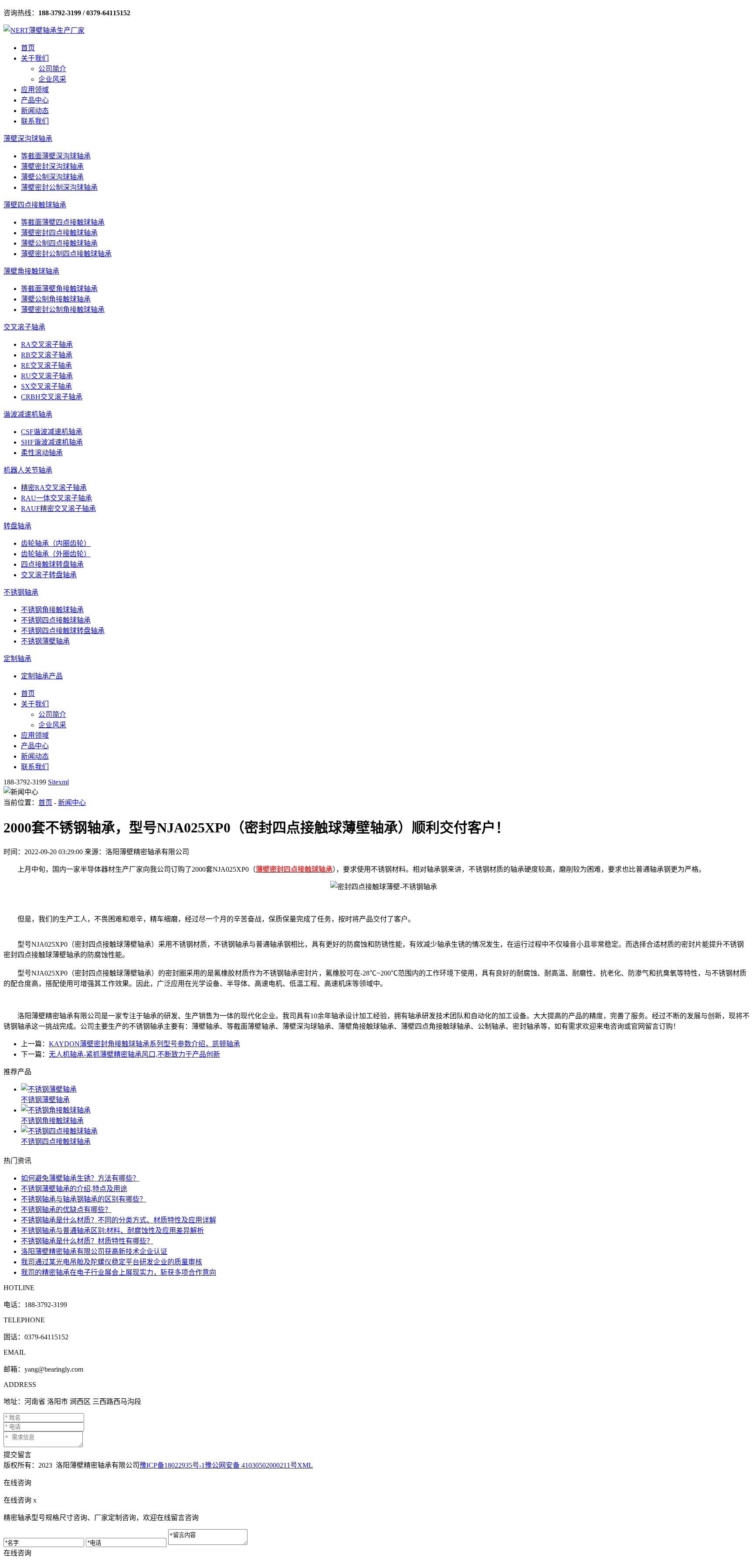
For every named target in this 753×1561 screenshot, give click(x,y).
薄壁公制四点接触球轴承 (59, 243)
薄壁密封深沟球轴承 (52, 166)
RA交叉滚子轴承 (47, 344)
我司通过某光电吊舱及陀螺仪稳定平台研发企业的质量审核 (111, 1262)
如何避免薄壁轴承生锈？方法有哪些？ (80, 1178)
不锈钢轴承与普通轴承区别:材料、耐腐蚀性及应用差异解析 (112, 1230)
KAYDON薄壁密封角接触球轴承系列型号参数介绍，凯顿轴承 (144, 1044)
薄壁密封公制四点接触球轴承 (66, 253)
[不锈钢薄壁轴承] (385, 1088)
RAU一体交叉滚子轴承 (56, 498)
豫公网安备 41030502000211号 (251, 1465)
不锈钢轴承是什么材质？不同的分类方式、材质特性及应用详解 (118, 1220)
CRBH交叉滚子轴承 (51, 397)
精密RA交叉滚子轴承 (54, 487)
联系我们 (35, 121)
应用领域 (35, 89)
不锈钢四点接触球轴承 (56, 620)
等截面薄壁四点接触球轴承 (63, 222)
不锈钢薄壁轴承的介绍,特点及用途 (74, 1188)
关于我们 (35, 58)
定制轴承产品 (42, 676)
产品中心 (35, 100)
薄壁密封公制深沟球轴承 (59, 187)
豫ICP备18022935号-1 (172, 1465)
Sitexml (58, 782)
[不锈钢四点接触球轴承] (385, 1130)
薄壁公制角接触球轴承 (56, 299)
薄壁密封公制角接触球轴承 (63, 309)
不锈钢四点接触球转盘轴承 (63, 630)
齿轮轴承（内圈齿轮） (56, 543)
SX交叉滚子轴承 (46, 386)
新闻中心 (72, 802)
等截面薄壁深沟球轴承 (56, 156)
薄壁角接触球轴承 (31, 271)
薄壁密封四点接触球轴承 (59, 232)
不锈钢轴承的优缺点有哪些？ (66, 1209)
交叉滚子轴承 (24, 327)
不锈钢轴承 (20, 592)
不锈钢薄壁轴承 (45, 641)
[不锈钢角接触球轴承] (385, 1109)
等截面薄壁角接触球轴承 (59, 288)
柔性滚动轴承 (42, 452)
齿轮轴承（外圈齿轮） (56, 554)
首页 (28, 47)
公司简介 (52, 68)
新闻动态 (35, 110)
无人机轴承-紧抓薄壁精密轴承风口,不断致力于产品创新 (134, 1054)
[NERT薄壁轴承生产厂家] (44, 30)
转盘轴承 (17, 526)
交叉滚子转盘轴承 (49, 575)
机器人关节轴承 (27, 470)
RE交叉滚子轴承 (46, 365)
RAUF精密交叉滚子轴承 (58, 508)
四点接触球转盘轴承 (52, 564)
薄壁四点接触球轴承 (34, 205)
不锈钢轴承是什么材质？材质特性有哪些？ (87, 1241)
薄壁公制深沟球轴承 (52, 177)
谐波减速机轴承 (27, 414)
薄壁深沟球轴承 (27, 138)
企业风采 (52, 79)
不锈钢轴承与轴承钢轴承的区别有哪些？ (83, 1199)
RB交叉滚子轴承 (46, 355)
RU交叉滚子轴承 (47, 376)
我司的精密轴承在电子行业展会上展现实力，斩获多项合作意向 (118, 1272)
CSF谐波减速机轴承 (51, 431)
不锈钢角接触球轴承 (52, 609)
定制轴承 (17, 658)
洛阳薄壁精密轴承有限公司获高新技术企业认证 (94, 1251)
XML (305, 1465)
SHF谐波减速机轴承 (52, 442)
